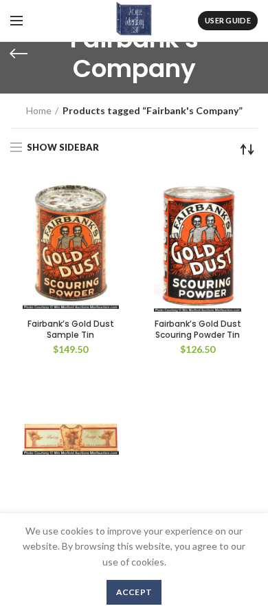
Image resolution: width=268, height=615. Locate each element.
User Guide (228, 20)
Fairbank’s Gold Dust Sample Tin (70, 329)
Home (39, 110)
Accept (134, 592)
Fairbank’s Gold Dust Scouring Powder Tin (198, 329)
